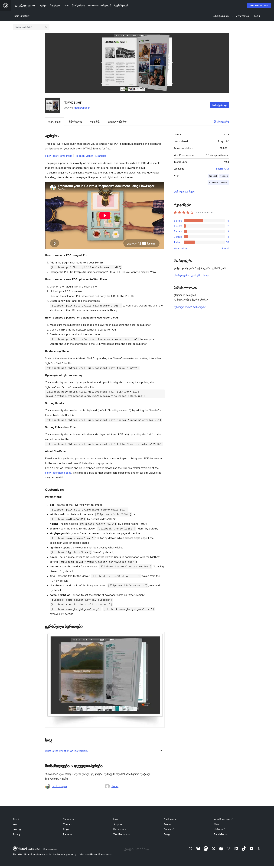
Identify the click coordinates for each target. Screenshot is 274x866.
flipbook (224, 176)
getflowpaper (82, 107)
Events (167, 824)
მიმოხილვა (75, 121)
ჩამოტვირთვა (219, 105)
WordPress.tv (121, 834)
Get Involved (170, 819)
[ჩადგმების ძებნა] (46, 27)
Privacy (16, 834)
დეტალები (54, 121)
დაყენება (95, 121)
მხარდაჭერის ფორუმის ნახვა (191, 275)
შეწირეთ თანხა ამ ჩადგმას (190, 307)
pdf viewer (214, 182)
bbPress (219, 829)
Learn (116, 819)
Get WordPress (259, 5)
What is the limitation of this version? (66, 750)
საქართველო (50, 849)
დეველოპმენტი (117, 121)
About (16, 819)
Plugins (67, 829)
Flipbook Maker (84, 155)
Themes (67, 824)
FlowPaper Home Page (58, 155)
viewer (224, 182)
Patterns (67, 834)
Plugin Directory (21, 16)
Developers (119, 829)
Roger (114, 786)
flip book (213, 176)
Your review (180, 248)
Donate (169, 829)
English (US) (222, 168)
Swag (168, 834)
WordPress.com (223, 819)
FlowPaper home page (58, 472)
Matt (218, 824)
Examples (100, 155)
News (16, 824)
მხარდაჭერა (221, 121)
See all (225, 248)
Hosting (17, 829)
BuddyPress (221, 834)
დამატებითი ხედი (184, 191)
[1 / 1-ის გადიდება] (160, 636)
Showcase (68, 819)
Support (117, 824)
